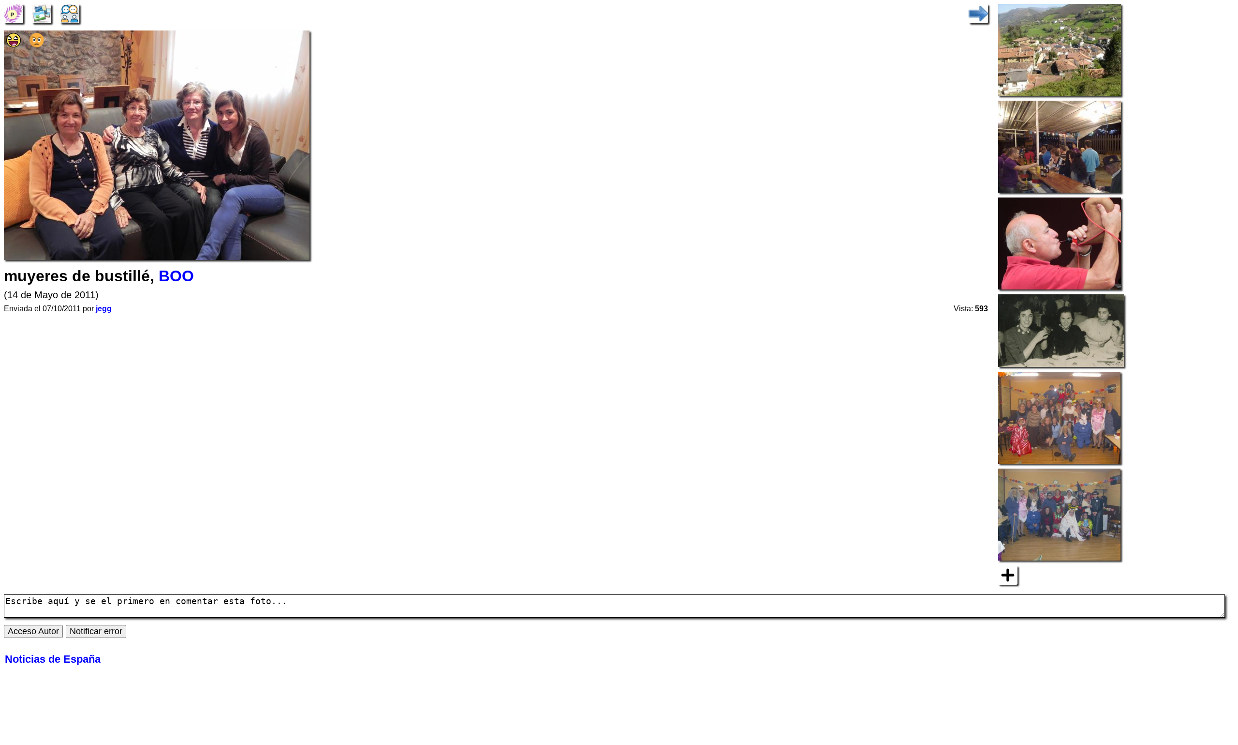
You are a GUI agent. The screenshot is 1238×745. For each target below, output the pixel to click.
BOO (176, 276)
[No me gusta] (36, 44)
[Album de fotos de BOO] (41, 12)
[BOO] (13, 12)
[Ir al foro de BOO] (69, 12)
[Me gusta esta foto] (13, 44)
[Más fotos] (1007, 574)
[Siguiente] (978, 12)
